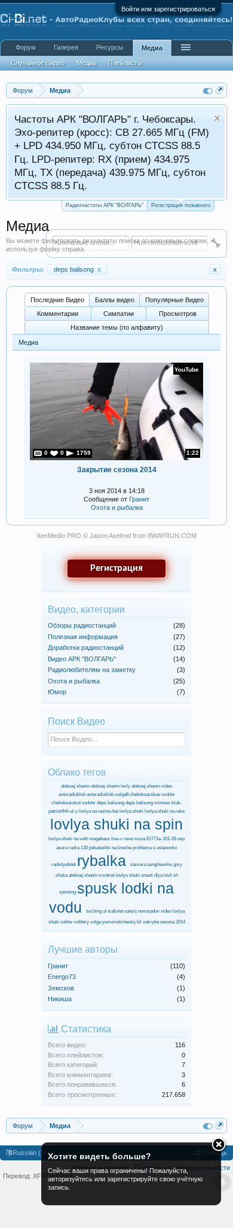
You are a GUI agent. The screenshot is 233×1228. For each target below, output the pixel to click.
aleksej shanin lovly (110, 786)
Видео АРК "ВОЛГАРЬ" (82, 658)
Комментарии (57, 313)
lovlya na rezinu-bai (98, 811)
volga (95, 922)
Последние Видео (57, 299)
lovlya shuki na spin (116, 824)
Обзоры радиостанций (82, 625)
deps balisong (77, 269)
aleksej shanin (75, 786)
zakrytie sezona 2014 (164, 922)
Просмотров (178, 313)
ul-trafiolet (113, 911)
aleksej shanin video (151, 786)
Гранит (139, 499)
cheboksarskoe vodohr (152, 794)
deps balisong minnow (147, 803)
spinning (67, 892)
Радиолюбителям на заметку (92, 669)
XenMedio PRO (58, 535)
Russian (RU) (33, 1152)
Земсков (61, 988)
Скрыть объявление (217, 118)
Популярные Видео (174, 299)
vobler (66, 922)
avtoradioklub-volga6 (107, 794)
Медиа (152, 47)
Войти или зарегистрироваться (168, 9)
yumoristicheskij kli (122, 922)
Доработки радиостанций (86, 647)
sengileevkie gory (164, 864)
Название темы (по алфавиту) (116, 327)
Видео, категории (86, 609)
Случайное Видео (38, 62)
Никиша (60, 998)
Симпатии (118, 313)
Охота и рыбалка (117, 507)
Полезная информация (83, 636)
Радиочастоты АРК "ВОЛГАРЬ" (104, 205)
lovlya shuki (131, 811)
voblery (81, 922)
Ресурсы (109, 47)
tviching (94, 911)
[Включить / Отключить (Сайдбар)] (208, 90)
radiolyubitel (63, 864)
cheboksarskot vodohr (73, 803)
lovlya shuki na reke (165, 811)
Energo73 (62, 976)
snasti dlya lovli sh (159, 875)
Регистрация (116, 568)
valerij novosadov (142, 911)
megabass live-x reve (111, 838)
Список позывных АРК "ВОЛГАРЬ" (94, 132)
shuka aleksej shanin (76, 875)
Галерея (66, 47)
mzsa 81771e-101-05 (155, 838)
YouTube (186, 369)
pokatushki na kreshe (110, 847)
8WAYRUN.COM (172, 535)
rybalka (101, 860)
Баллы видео (114, 299)
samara (138, 864)
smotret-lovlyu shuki (119, 875)
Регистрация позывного (180, 205)
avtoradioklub (72, 794)
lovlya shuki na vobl (68, 838)
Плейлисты (125, 62)
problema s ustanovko (155, 847)
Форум (26, 47)
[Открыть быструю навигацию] (219, 90)
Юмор (57, 691)
